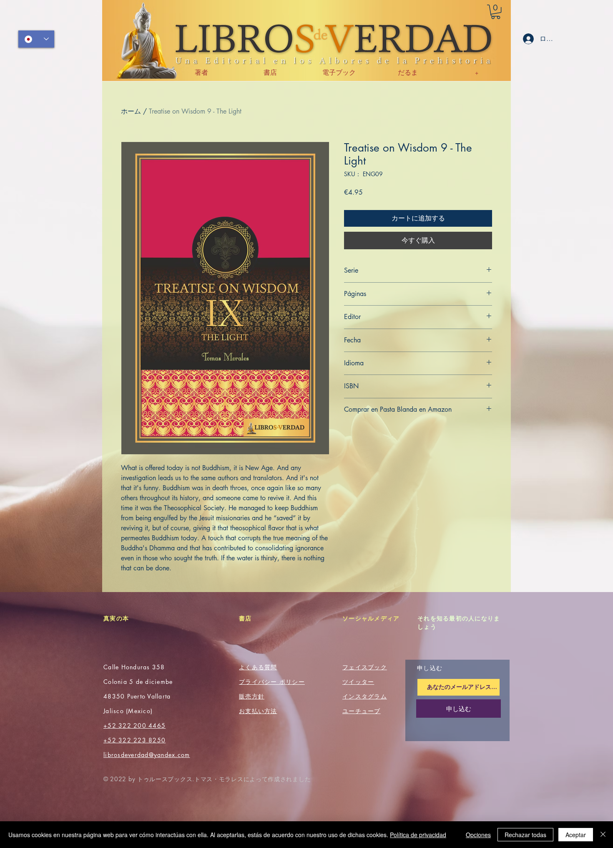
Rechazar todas (525, 834)
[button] (495, 12)
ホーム (131, 111)
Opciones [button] (478, 834)
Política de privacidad (418, 834)
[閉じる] (603, 834)
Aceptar (575, 834)
